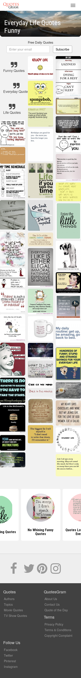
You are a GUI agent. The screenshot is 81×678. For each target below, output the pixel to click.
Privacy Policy (53, 624)
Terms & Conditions (57, 630)
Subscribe (62, 49)
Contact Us (52, 604)
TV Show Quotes (15, 615)
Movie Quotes (13, 610)
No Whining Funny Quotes (40, 532)
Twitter (8, 655)
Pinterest (10, 661)
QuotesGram (11, 5)
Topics (8, 604)
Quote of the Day (56, 610)
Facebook (10, 650)
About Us (50, 599)
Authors (9, 599)
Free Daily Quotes (40, 42)
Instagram (11, 666)
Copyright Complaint (58, 635)
